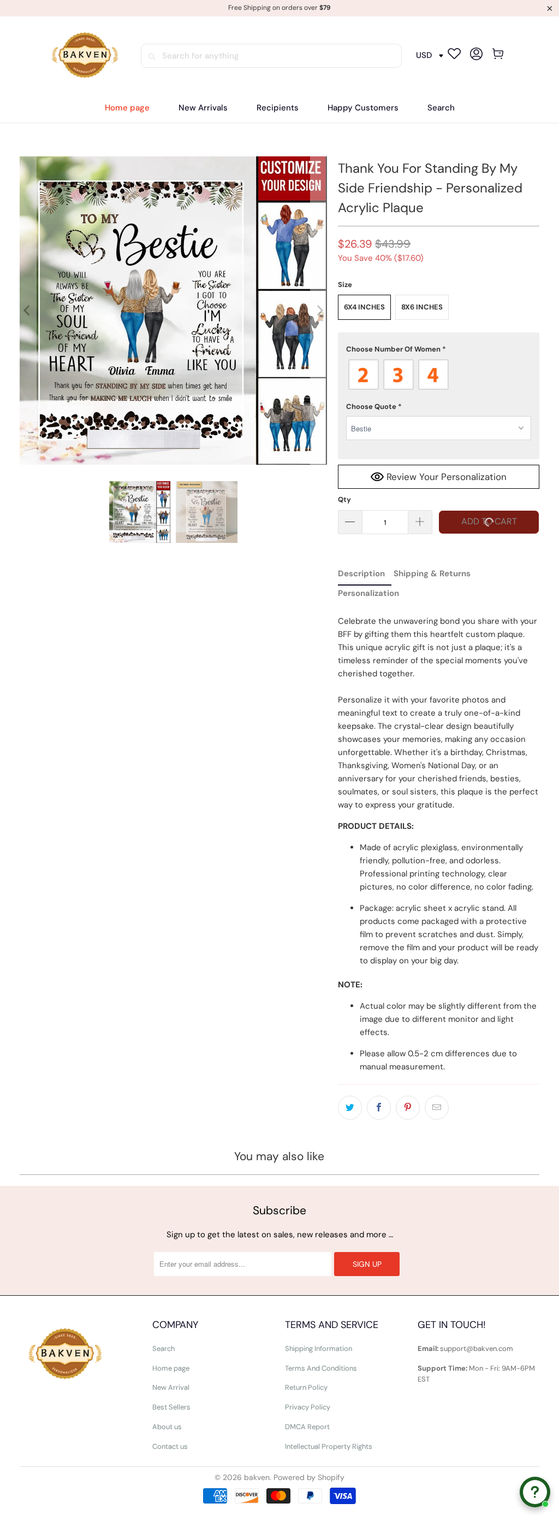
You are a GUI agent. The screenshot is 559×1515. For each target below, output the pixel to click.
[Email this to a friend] (437, 1108)
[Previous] (28, 310)
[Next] (319, 310)
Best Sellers (171, 1407)
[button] (278, 108)
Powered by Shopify (308, 1477)
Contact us (170, 1446)
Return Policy (306, 1387)
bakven (257, 1477)
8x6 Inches (422, 307)
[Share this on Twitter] (350, 1108)
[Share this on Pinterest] (408, 1108)
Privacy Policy (307, 1407)
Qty (344, 499)
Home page (170, 1368)
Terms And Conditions (321, 1368)
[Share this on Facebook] (379, 1108)
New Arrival (170, 1387)
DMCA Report (307, 1426)
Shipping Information (318, 1348)
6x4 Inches (364, 307)
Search (163, 1348)
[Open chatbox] (535, 1492)
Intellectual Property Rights (328, 1446)
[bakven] (84, 55)
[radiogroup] (438, 374)
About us (167, 1426)
